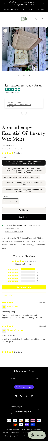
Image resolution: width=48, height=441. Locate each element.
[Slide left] (18, 75)
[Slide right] (29, 75)
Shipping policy (10, 436)
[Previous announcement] (4, 3)
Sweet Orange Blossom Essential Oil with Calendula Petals (24, 190)
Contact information (23, 436)
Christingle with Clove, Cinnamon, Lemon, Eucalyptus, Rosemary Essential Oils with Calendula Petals (23, 170)
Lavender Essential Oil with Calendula (21, 177)
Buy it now (24, 217)
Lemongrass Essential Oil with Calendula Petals (24, 183)
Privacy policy (26, 432)
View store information (14, 232)
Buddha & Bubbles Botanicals (23, 429)
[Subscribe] (37, 378)
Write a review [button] (24, 287)
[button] (5, 19)
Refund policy (15, 432)
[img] (25, 89)
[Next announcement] (43, 3)
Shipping (5, 149)
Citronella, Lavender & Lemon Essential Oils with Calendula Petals (23, 162)
